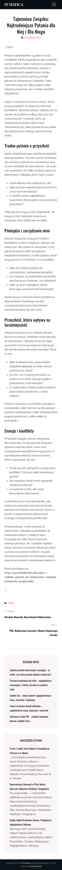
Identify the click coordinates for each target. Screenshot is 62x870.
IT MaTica (14, 4)
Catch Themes (35, 866)
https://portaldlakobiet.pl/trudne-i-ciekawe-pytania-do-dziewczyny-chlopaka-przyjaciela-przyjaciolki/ (31, 577)
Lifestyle (11, 602)
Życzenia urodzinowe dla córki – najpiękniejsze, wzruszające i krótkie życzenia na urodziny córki (31, 685)
